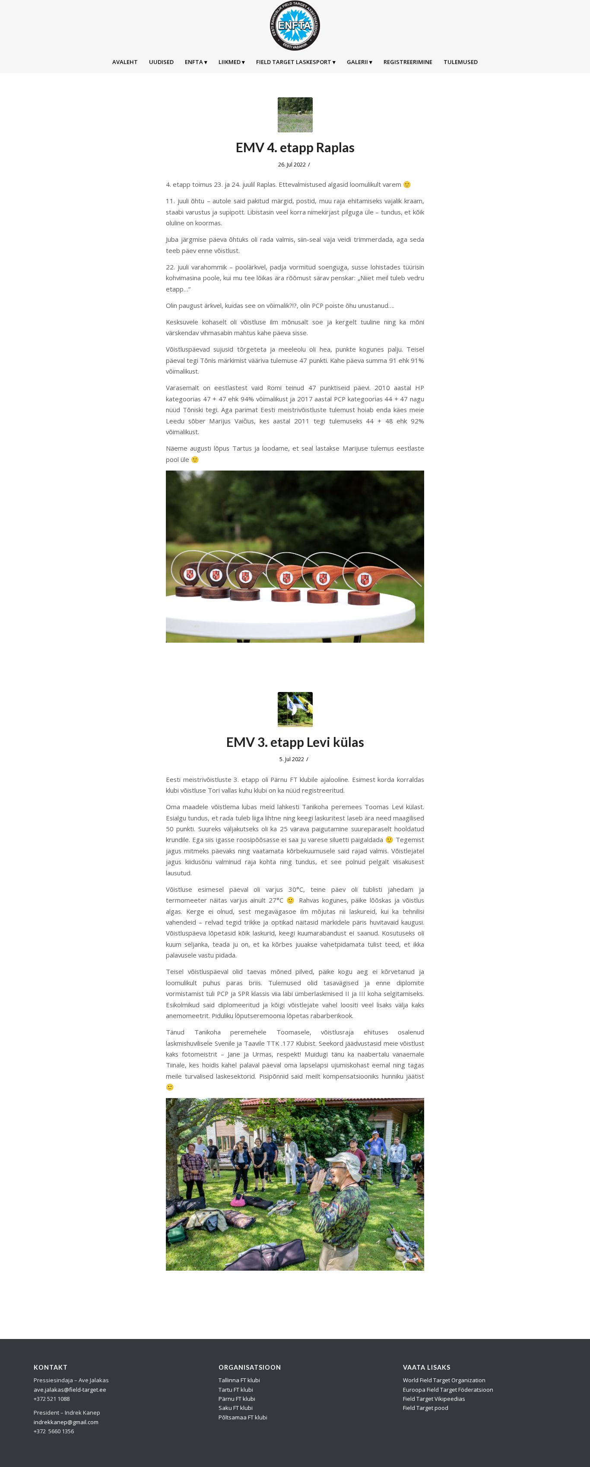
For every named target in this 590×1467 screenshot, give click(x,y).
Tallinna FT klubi (239, 1380)
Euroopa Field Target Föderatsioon (448, 1389)
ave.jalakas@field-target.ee (70, 1389)
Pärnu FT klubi (237, 1399)
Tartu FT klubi (236, 1389)
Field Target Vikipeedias (434, 1399)
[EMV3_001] (295, 709)
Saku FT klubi (236, 1408)
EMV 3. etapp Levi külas (295, 742)
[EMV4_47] (295, 114)
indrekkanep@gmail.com (66, 1422)
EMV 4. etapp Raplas (295, 147)
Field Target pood (425, 1408)
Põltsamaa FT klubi (243, 1417)
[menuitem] (125, 62)
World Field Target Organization (444, 1380)
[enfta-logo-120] (295, 25)
